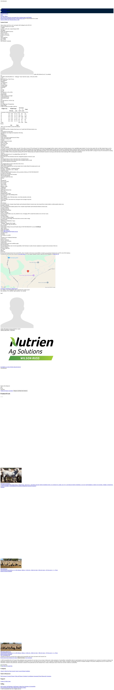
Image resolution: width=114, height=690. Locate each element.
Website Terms (17, 687)
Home (2, 18)
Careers (16, 671)
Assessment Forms (37, 676)
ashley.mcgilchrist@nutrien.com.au (10, 231)
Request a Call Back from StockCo (20, 390)
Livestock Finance (4, 13)
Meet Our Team (8, 671)
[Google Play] (9, 666)
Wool (2, 15)
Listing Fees (21, 686)
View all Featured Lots (5, 655)
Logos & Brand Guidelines (24, 671)
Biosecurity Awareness (46, 676)
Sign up (5, 10)
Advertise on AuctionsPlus (29, 686)
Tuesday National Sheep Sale (18, 18)
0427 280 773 (7, 230)
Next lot (14, 19)
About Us (3, 671)
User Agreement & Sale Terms (7, 687)
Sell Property (16, 686)
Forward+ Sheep (4, 16)
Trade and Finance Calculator (21, 676)
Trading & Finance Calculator (7, 390)
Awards (13, 671)
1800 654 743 (56, 254)
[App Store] (3, 666)
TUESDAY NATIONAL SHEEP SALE (9, 288)
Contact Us (3, 681)
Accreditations (30, 676)
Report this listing (21, 657)
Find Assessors (4, 676)
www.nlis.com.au (21, 254)
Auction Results (6, 18)
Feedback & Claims (13, 657)
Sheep (11, 18)
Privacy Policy (23, 687)
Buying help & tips (5, 657)
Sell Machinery (10, 686)
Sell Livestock (3, 686)
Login (2, 10)
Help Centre (8, 681)
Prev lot (5, 19)
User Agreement (28, 657)
